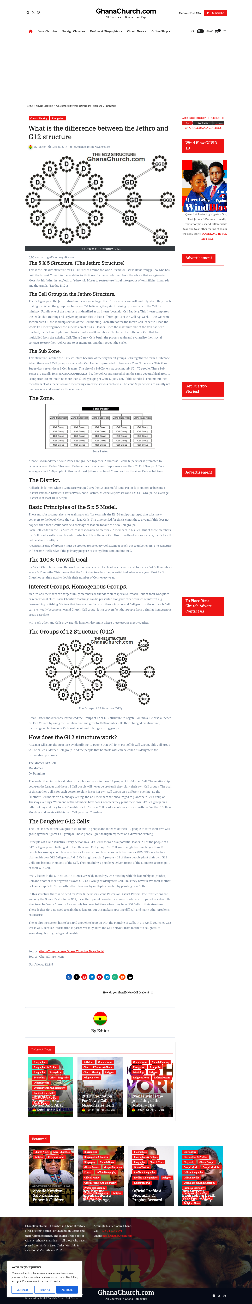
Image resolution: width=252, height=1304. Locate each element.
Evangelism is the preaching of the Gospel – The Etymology (147, 1102)
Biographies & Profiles (45, 1067)
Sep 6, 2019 (57, 1109)
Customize (22, 1289)
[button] (225, 31)
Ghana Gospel (206, 1162)
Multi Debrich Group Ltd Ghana (59, 1298)
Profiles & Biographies (105, 31)
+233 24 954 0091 (111, 1231)
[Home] (30, 31)
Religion (109, 1072)
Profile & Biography (44, 1092)
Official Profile (41, 1082)
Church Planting (38, 118)
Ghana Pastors (91, 1167)
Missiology (139, 1072)
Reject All (45, 1289)
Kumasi (88, 1172)
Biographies (40, 1062)
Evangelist (39, 1077)
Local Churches (47, 31)
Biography (39, 1072)
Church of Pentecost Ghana (97, 1067)
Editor (42, 146)
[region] (44, 1279)
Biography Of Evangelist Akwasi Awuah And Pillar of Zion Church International (50, 1105)
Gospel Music (191, 1167)
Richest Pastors (162, 1077)
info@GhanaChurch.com (117, 1236)
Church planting (84, 146)
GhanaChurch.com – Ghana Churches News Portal (71, 951)
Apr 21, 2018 (157, 1109)
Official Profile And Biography (49, 1087)
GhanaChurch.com (126, 11)
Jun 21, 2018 (108, 1109)
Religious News (91, 1077)
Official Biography (59, 1077)
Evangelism (58, 118)
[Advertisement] (126, 68)
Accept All (67, 1289)
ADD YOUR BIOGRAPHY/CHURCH (203, 118)
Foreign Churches (73, 31)
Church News (136, 31)
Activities (88, 1062)
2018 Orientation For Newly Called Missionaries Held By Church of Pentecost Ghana (98, 1105)
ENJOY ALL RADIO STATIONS (203, 128)
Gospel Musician (113, 1167)
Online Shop (160, 31)
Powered (30, 1298)
